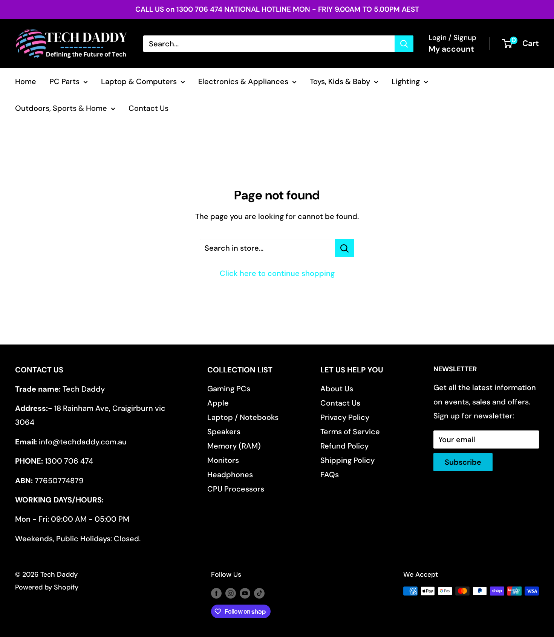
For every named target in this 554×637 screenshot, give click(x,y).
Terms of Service (350, 431)
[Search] (404, 43)
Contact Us (148, 108)
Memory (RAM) (234, 446)
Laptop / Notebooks (243, 417)
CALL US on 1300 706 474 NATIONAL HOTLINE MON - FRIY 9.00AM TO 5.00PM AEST (277, 9)
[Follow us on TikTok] (259, 592)
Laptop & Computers (139, 81)
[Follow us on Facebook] (216, 592)
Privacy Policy (344, 417)
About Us (336, 389)
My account (451, 49)
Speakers (223, 431)
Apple (218, 403)
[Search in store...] (344, 248)
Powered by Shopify (46, 587)
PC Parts (64, 81)
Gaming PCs (228, 389)
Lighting (406, 81)
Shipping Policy (347, 460)
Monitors (223, 460)
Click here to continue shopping (277, 273)
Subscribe (463, 462)
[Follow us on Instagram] (230, 592)
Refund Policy (344, 446)
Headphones (230, 474)
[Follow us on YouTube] (245, 592)
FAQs (329, 474)
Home (25, 81)
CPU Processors (235, 489)
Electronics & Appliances (243, 81)
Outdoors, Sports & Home (61, 108)
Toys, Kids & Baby (340, 81)
